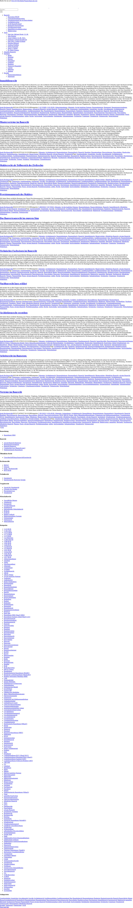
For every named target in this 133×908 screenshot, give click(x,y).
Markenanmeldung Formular (13, 516)
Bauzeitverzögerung (39, 301)
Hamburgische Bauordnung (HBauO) (15, 724)
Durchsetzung (11, 114)
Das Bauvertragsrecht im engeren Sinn (19, 218)
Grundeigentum (79, 343)
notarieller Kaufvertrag (11, 796)
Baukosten (7, 603)
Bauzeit (8, 109)
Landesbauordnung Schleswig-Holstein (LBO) (18, 761)
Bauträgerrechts (44, 112)
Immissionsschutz (12, 154)
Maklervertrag (104, 422)
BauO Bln (7, 613)
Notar (23, 303)
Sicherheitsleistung (9, 833)
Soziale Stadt (8, 834)
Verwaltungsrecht (45, 419)
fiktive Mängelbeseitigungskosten (35, 343)
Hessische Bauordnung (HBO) (13, 732)
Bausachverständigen (6, 112)
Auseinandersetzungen (7, 111)
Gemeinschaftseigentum (11, 706)
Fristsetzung (7, 697)
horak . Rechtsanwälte (11, 468)
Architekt (73, 300)
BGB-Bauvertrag (9, 668)
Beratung (7, 657)
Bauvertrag (7, 634)
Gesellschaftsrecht (9, 506)
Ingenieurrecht (52, 114)
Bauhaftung (7, 599)
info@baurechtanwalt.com (29, 1)
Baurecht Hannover (10, 446)
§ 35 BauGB (8, 548)
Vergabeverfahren (33, 419)
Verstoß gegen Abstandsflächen (13, 868)
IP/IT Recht (7, 470)
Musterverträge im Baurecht (14, 122)
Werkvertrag (7, 883)
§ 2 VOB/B (7, 536)
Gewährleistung (69, 343)
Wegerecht (7, 878)
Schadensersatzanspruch (123, 417)
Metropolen (7, 776)
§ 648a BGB (8, 555)
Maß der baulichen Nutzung (12, 773)
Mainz (27, 417)
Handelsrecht (8, 507)
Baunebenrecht (119, 413)
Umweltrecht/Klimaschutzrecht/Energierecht (17, 457)
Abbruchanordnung (61, 107)
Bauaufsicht (7, 585)
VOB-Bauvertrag (44, 346)
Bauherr (6, 601)
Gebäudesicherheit (9, 701)
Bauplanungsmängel (10, 620)
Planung (112, 114)
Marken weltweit (9, 514)
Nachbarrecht (85, 114)
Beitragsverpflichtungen (14, 382)
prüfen (27, 116)
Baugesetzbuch (70, 111)
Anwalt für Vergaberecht (11, 487)
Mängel (10, 345)
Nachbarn (128, 301)
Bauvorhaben (121, 112)
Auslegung (7, 578)
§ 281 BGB (42, 413)
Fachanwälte (50, 301)
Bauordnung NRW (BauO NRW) (14, 615)
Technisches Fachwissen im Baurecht (18, 251)
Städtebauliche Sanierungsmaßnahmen (16, 841)
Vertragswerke (103, 116)
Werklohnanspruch (9, 882)
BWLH (6, 465)
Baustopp (7, 627)
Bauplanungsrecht (83, 341)
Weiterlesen (3, 118)
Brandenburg (8, 671)
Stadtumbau (7, 843)
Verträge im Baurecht (11, 392)
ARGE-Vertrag (8, 575)
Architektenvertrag (75, 419)
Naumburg (12, 303)
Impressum (9, 905)
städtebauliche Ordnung (11, 840)
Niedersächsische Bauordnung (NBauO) (16, 792)
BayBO (6, 652)
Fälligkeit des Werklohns (11, 692)
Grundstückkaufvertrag (80, 301)
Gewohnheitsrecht (9, 717)
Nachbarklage (120, 301)
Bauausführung (92, 300)
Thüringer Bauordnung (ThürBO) (14, 850)
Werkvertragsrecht (9, 885)
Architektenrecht (119, 109)
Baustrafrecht (35, 112)
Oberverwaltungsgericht (45, 345)
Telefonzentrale (4, 346)
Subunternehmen (68, 116)
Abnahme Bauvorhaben (62, 419)
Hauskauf (7, 731)
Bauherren (79, 111)
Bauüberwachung (55, 112)
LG (128, 343)
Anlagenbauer (66, 413)
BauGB (6, 592)
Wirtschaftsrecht (9, 521)
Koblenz (6, 750)
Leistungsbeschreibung (35, 157)
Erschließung (8, 689)
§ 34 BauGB (8, 546)
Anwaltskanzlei (108, 109)
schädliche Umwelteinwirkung (9, 419)
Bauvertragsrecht (99, 112)
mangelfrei (69, 114)
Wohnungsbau (8, 887)
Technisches (77, 116)
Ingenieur (7, 741)
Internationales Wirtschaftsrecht (13, 509)
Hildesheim (7, 734)
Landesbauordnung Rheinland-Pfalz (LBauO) (18, 757)
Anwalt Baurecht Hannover (12, 443)
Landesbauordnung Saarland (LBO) (15, 759)
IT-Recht (6, 513)
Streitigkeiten (58, 116)
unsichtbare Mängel (10, 855)
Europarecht (7, 504)
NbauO (18, 303)
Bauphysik (99, 111)
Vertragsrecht (8, 520)
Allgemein (71, 107)
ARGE (6, 573)
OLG (68, 345)
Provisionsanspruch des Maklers (16, 194)
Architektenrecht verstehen (13, 312)
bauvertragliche (88, 112)
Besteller (6, 664)
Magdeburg (3, 345)
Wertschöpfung (113, 116)
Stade (101, 345)
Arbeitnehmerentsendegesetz (64, 377)
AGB (24, 905)
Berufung (7, 661)
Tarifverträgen (4, 386)
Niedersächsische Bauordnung (13, 450)
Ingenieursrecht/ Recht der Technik (14, 480)
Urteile (6, 859)
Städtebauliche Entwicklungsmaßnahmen (16, 838)
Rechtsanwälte (8, 815)
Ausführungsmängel (34, 111)
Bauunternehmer (78, 112)
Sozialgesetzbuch (105, 384)
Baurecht (3, 109)
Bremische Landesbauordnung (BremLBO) (17, 675)
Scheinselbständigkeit (75, 384)
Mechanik (77, 114)
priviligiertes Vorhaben (11, 811)
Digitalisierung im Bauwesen (13, 683)
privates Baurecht (51, 109)
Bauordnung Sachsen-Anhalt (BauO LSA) (17, 617)
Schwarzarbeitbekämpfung (90, 384)
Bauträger (88, 152)
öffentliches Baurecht (39, 109)
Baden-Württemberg (10, 582)
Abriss (6, 562)
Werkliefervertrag (9, 880)
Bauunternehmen (67, 112)
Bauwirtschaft (8, 646)
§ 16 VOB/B (42, 107)
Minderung (101, 301)
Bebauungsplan (8, 655)
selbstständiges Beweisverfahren (14, 831)
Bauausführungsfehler (10, 590)
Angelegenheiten (83, 109)
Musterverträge (27, 109)
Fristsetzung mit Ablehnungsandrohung (107, 415)
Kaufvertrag (107, 343)
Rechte (31, 116)
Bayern (6, 654)
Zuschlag (7, 889)
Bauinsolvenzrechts (89, 111)
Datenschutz (17, 905)
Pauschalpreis (81, 417)
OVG (5, 804)
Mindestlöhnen (98, 382)
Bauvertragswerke (111, 112)
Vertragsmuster (8, 518)
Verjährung (22, 346)
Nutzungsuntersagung (30, 345)
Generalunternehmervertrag (12, 710)
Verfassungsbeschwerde (11, 861)
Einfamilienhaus (9, 685)
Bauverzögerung (107, 152)
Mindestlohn (89, 382)
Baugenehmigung (97, 107)
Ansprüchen (93, 109)
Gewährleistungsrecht (10, 715)
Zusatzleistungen (45, 159)
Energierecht (8, 478)
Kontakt (2, 905)
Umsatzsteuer (8, 854)
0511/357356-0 (16, 1)
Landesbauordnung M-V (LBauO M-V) (16, 755)
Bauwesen (3, 114)
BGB (61, 415)
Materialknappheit (9, 775)
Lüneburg (7, 766)
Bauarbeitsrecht (49, 111)
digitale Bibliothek (9, 682)
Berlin (6, 659)
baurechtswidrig (101, 341)
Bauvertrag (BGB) (103, 420)
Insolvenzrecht (20, 417)
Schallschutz (8, 827)
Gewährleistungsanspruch (12, 713)
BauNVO (7, 611)
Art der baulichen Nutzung (83, 107)
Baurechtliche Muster (116, 111)
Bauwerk (41, 415)
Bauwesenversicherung (125, 341)
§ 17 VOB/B (8, 534)
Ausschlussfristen (46, 379)
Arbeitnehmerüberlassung (82, 377)
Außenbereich (8, 580)
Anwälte (100, 109)
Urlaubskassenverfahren (33, 386)
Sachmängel (95, 345)
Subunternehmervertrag (119, 345)
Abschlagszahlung (56, 300)
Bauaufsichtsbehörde (10, 587)
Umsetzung (85, 116)
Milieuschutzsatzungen (11, 778)
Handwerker (126, 152)
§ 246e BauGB (8, 539)
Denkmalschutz (8, 680)
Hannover (3, 154)
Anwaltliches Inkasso (10, 500)
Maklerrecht (62, 114)
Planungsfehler (119, 114)
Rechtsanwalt (87, 345)
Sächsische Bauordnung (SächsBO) (15, 820)
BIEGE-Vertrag (5, 343)
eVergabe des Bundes (10, 489)
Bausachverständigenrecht (22, 112)
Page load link (4, 907)
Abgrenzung (74, 109)
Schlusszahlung (8, 829)
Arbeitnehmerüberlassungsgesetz (101, 377)
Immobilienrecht (8, 80)
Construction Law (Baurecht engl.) (14, 448)
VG (5, 873)
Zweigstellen (8, 890)
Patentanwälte (8, 806)
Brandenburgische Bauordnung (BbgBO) (16, 673)
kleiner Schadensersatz (119, 343)
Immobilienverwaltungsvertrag (72, 422)
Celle (5, 678)
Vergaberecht (62, 109)
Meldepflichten (79, 382)
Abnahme (7, 560)
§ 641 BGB (7, 553)
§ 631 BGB (50, 107)
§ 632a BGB (50, 413)
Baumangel (107, 107)
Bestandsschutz (8, 662)
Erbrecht (6, 467)
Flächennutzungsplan (30, 114)
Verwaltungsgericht (33, 346)
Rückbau (6, 817)
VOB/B (6, 876)
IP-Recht (6, 511)
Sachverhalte (38, 116)
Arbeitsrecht (7, 502)
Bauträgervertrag (27, 301)
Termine (19, 159)
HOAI (2, 417)
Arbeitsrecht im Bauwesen (13, 356)
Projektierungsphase (17, 116)
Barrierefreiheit (8, 583)
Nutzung (92, 114)
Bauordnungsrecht (9, 618)
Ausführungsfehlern (21, 111)
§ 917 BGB (50, 207)
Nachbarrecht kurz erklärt (13, 283)
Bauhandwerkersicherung (90, 419)
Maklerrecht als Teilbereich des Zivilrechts (21, 165)
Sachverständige (48, 116)
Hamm (6, 725)
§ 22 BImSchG (8, 538)
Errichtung (20, 114)
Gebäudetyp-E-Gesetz (11, 703)
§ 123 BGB (7, 529)
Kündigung (23, 157)
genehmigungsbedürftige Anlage (14, 708)
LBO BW (7, 762)
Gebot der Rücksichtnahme (63, 301)
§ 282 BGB (7, 545)
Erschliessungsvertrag (44, 422)
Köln (5, 752)
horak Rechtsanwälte (6, 107)
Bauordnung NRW (10, 435)
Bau (42, 111)
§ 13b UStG (7, 531)
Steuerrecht (107, 345)
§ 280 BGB (42, 207)
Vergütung (26, 159)
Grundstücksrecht (9, 722)
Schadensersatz (110, 417)
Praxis (127, 114)
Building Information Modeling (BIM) (15, 676)
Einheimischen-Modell (17, 343)
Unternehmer (8, 857)
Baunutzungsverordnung (119, 107)
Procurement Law (9, 491)
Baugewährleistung (96, 207)
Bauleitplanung (8, 604)
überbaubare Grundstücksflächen (14, 852)
